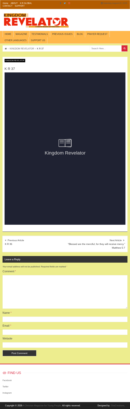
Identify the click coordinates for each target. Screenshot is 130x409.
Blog (80, 34)
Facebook (60, 3)
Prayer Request (97, 34)
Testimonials (39, 34)
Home (5, 3)
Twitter (65, 3)
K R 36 (8, 244)
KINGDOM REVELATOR (22, 48)
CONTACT (7, 6)
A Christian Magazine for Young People (42, 405)
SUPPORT (20, 6)
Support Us (38, 40)
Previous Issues (62, 34)
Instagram (69, 3)
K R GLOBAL (26, 3)
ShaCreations (117, 405)
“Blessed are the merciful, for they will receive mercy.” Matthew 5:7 (96, 246)
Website (7, 338)
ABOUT (14, 3)
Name (7, 312)
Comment (9, 271)
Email (7, 325)
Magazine (21, 34)
